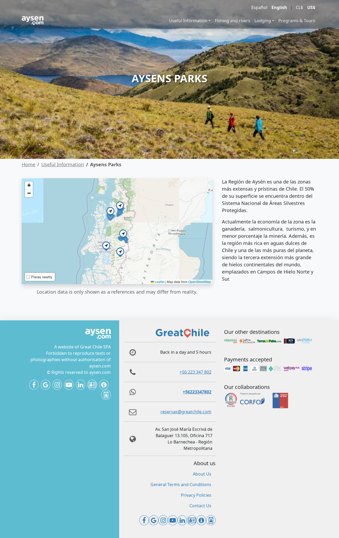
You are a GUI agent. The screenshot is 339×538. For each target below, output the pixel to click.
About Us (202, 474)
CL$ (299, 7)
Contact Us (200, 506)
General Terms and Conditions (180, 484)
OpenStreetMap (199, 281)
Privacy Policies (196, 495)
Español (259, 7)
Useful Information (188, 21)
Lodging (263, 21)
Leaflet (159, 281)
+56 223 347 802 (195, 372)
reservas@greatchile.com (185, 412)
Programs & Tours (296, 21)
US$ (311, 7)
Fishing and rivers (232, 21)
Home (28, 164)
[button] (120, 251)
